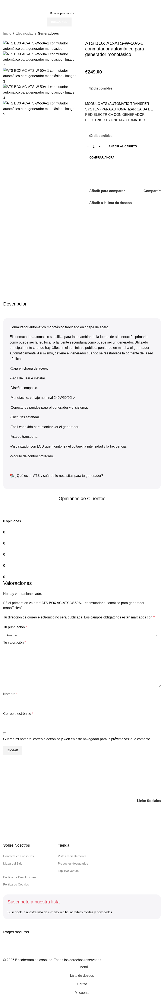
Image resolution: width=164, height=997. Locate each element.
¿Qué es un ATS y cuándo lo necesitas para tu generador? (59, 475)
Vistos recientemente (72, 856)
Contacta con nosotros (18, 856)
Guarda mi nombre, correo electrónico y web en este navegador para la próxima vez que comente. (77, 739)
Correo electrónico (18, 713)
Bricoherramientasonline (33, 960)
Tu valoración (14, 642)
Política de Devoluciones (19, 877)
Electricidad (25, 33)
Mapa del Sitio (12, 863)
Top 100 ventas (68, 870)
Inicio (7, 33)
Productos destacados (73, 863)
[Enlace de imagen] (30, 800)
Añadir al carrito (123, 146)
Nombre (10, 694)
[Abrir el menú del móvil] (5, 4)
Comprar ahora (101, 157)
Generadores (48, 33)
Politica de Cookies (16, 884)
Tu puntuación (15, 627)
